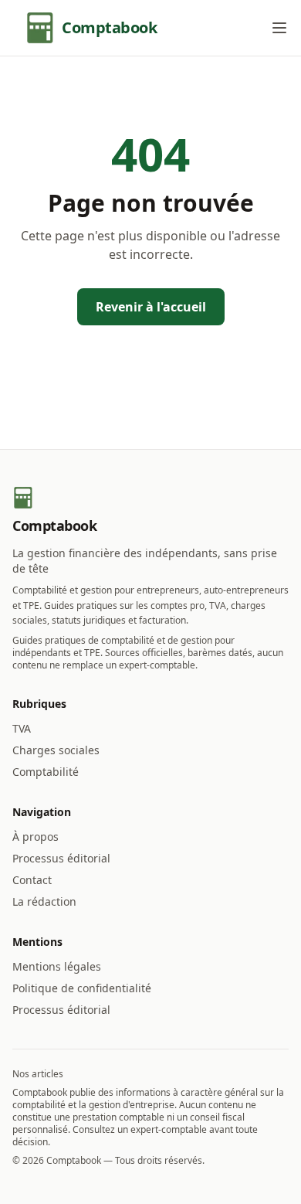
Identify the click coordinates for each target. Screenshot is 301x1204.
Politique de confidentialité (81, 988)
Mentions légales (56, 966)
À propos (35, 836)
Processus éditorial (61, 858)
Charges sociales (56, 750)
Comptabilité (45, 771)
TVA (21, 728)
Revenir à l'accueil (151, 306)
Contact (32, 879)
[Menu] (279, 27)
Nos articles (37, 1073)
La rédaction (44, 901)
